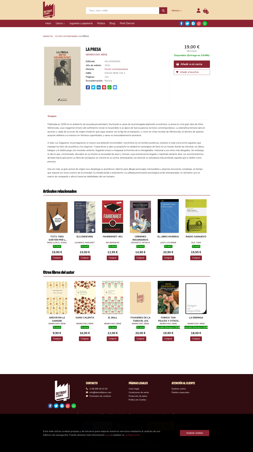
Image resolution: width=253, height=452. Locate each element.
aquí (107, 435)
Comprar (57, 257)
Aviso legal (134, 388)
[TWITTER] (187, 23)
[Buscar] (163, 10)
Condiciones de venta (139, 392)
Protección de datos (138, 396)
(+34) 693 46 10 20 (98, 388)
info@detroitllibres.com (100, 392)
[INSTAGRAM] (199, 23)
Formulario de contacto (100, 396)
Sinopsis (52, 116)
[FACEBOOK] (181, 23)
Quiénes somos (179, 388)
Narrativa (48, 36)
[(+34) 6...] (204, 23)
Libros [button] (59, 23)
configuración (132, 435)
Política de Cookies (137, 399)
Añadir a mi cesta (191, 64)
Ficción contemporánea (66, 36)
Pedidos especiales (180, 392)
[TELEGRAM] (193, 23)
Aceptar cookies (194, 432)
